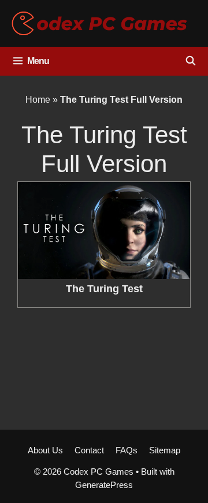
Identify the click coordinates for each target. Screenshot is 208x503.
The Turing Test (104, 289)
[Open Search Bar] (190, 61)
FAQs (127, 450)
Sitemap (164, 450)
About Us (45, 450)
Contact (89, 450)
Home (37, 100)
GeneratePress (104, 485)
